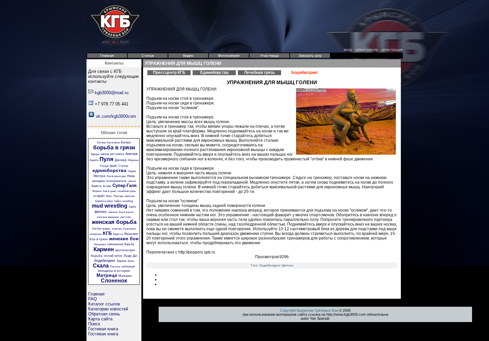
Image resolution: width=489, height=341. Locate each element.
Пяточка (115, 266)
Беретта (118, 234)
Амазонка (100, 244)
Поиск (94, 323)
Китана (101, 142)
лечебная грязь (126, 191)
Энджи (132, 171)
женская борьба (114, 222)
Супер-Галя (124, 185)
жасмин (112, 212)
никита (132, 181)
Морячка (133, 160)
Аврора (95, 154)
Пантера (118, 196)
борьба (93, 160)
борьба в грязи (114, 147)
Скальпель (129, 228)
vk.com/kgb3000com (116, 116)
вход (348, 50)
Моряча (96, 191)
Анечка (131, 154)
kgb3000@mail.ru (111, 92)
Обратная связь (104, 313)
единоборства (109, 170)
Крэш (131, 260)
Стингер (123, 165)
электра (116, 228)
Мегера (99, 176)
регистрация (392, 50)
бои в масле (126, 212)
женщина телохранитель (109, 181)
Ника (131, 176)
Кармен (103, 249)
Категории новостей (108, 308)
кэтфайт (99, 196)
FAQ (92, 298)
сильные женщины (108, 217)
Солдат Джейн (108, 165)
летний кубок (113, 255)
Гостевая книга (103, 328)
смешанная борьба (120, 244)
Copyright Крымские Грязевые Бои (309, 310)
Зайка (117, 201)
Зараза (121, 260)
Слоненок (114, 280)
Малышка (125, 275)
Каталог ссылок (104, 303)
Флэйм (107, 186)
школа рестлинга (112, 154)
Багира (126, 142)
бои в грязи (109, 191)
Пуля (106, 159)
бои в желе (113, 142)
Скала (101, 265)
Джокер (121, 160)
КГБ (107, 233)
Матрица (106, 275)
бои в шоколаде (116, 176)
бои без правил (101, 228)
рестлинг (125, 217)
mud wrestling (109, 206)
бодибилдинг (104, 260)
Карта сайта (100, 318)
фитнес (100, 212)
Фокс (109, 196)
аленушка (95, 234)
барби (132, 206)
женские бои (124, 238)
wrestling (127, 201)
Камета (96, 186)
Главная (96, 293)
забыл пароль (366, 50)
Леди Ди (130, 255)
